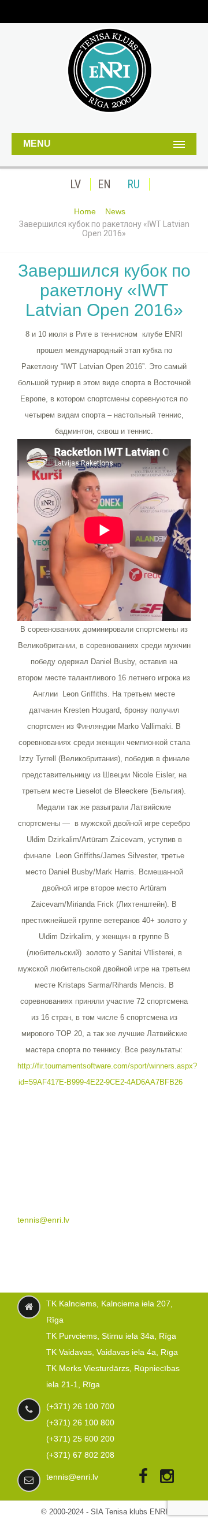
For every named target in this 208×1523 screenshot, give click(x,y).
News (115, 211)
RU (133, 184)
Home (85, 211)
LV (75, 184)
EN (104, 184)
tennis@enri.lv (43, 1219)
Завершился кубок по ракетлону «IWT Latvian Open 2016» (104, 290)
